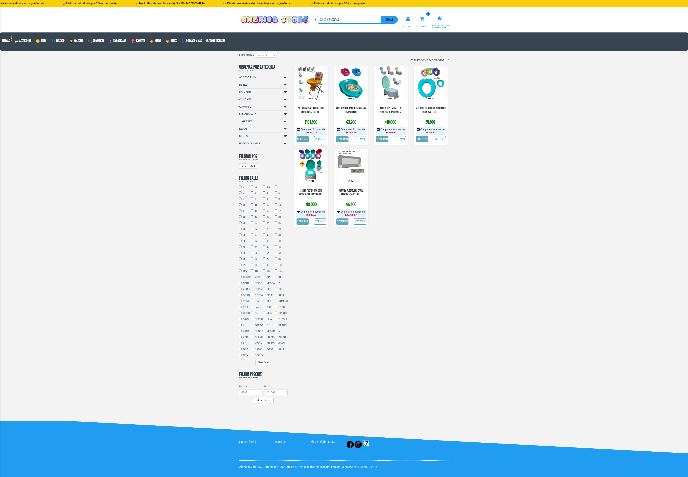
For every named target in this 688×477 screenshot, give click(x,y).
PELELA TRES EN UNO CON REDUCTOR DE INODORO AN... (311, 192)
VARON (281, 325)
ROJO (269, 349)
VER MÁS (320, 139)
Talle (243, 166)
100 (280, 265)
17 (279, 211)
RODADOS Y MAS (249, 143)
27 (255, 229)
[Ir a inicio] (440, 18)
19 (255, 217)
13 (279, 205)
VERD (257, 277)
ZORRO (258, 325)
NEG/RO (270, 331)
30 (243, 235)
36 (243, 241)
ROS (245, 307)
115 (268, 271)
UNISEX (270, 337)
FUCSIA (281, 319)
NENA (245, 283)
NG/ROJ (258, 355)
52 (255, 253)
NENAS (243, 128)
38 (267, 241)
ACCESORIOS (247, 77)
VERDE (246, 289)
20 (267, 217)
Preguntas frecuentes (323, 442)
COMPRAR (302, 139)
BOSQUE (246, 295)
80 (279, 259)
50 (243, 253)
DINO (245, 319)
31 (255, 235)
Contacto (280, 442)
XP (268, 277)
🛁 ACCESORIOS (22, 40)
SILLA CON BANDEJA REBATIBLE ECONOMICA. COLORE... (311, 110)
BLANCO (258, 337)
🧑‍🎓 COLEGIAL (76, 40)
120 (280, 271)
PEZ (268, 289)
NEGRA (270, 283)
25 (279, 223)
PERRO (258, 319)
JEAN (281, 343)
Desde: (243, 386)
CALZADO (245, 92)
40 (279, 241)
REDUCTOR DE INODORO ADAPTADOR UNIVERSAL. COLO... (431, 110)
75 (267, 259)
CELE (269, 295)
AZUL (281, 349)
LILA (269, 319)
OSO (245, 349)
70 (255, 259)
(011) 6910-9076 (367, 466)
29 (279, 229)
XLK (268, 301)
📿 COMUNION (96, 40)
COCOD (246, 313)
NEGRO (258, 331)
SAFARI (258, 349)
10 (243, 205)
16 (267, 211)
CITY (245, 355)
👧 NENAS (155, 40)
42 (243, 247)
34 (279, 235)
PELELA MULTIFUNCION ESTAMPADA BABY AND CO (351, 110)
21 (279, 217)
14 (243, 211)
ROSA (246, 301)
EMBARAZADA (247, 114)
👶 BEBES (41, 40)
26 (243, 229)
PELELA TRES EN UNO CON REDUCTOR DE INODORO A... (390, 110)
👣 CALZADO (57, 40)
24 (267, 223)
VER (245, 337)
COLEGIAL (245, 99)
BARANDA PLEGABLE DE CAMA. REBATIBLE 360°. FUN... (351, 192)
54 (267, 253)
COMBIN (246, 277)
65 (243, 259)
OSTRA (258, 295)
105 (244, 271)
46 (267, 247)
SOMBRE (281, 301)
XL (256, 313)
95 (267, 265)
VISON (258, 343)
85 (243, 265)
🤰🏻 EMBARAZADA (117, 40)
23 (255, 223)
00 (255, 187)
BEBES (243, 84)
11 (255, 205)
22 (243, 223)
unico (257, 307)
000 (268, 187)
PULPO (270, 343)
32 (267, 235)
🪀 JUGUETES (138, 40)
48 (279, 247)
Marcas (6, 40)
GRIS (269, 307)
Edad (252, 166)
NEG (269, 313)
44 (255, 247)
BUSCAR (389, 20)
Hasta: (268, 386)
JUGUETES (245, 121)
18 (243, 217)
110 (256, 271)
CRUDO (281, 313)
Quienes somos (247, 442)
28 (267, 229)
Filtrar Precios (263, 400)
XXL (280, 277)
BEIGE (258, 283)
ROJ (256, 301)
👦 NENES (171, 40)
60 (279, 253)
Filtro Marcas (246, 55)
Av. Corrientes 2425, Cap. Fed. (278, 466)
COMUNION (246, 106)
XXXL (281, 295)
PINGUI (281, 337)
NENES (243, 136)
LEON (281, 307)
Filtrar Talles (263, 362)
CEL (280, 289)
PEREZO (258, 289)
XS (244, 343)
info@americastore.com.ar (323, 466)
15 (255, 211)
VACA (245, 331)
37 (255, 241)
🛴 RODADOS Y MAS (191, 40)
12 (267, 205)
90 (255, 265)
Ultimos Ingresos (215, 40)
